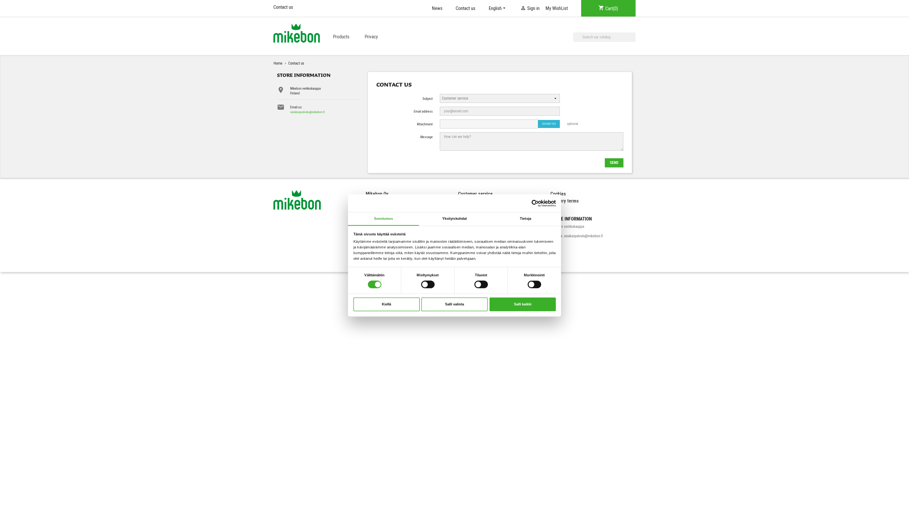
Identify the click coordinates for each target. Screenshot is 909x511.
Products (341, 37)
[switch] (428, 284)
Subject (428, 99)
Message (426, 137)
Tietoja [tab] (525, 218)
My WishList (556, 8)
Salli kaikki (522, 304)
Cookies (558, 194)
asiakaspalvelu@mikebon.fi (307, 112)
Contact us (283, 7)
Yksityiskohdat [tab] (454, 218)
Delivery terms (564, 201)
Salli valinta (454, 304)
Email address (423, 111)
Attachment (425, 124)
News (437, 8)
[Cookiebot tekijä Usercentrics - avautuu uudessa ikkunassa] (535, 203)
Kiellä (386, 304)
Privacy (371, 37)
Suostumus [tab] (383, 218)
